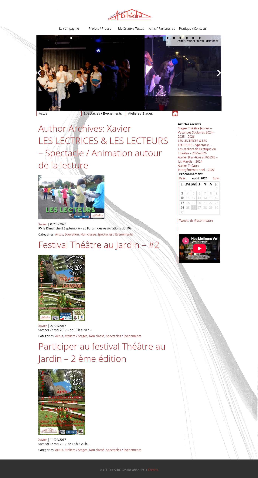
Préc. (182, 178)
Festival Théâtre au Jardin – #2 (98, 244)
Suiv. (216, 178)
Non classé (88, 234)
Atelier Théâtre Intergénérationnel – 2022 (196, 168)
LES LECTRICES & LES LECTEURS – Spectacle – (194, 143)
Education (72, 234)
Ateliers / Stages (76, 336)
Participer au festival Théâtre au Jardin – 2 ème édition (101, 352)
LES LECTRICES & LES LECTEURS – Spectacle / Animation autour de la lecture (103, 152)
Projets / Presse (100, 28)
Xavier (119, 128)
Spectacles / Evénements (115, 234)
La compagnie (69, 28)
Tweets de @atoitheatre (196, 221)
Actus (59, 234)
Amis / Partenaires (162, 28)
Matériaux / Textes (131, 28)
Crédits (153, 470)
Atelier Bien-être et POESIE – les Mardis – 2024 (198, 159)
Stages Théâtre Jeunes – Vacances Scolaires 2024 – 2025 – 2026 (196, 132)
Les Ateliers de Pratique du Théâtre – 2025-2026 (197, 151)
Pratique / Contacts (193, 28)
